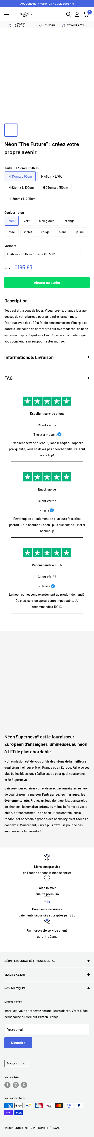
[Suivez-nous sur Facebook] (7, 1085)
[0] (86, 14)
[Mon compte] (77, 14)
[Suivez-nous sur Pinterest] (24, 1085)
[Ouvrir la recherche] (68, 14)
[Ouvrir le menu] (6, 14)
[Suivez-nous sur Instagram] (16, 1085)
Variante (10, 246)
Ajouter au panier (47, 282)
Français (12, 1063)
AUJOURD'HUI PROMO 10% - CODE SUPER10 (47, 3)
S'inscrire (18, 1042)
